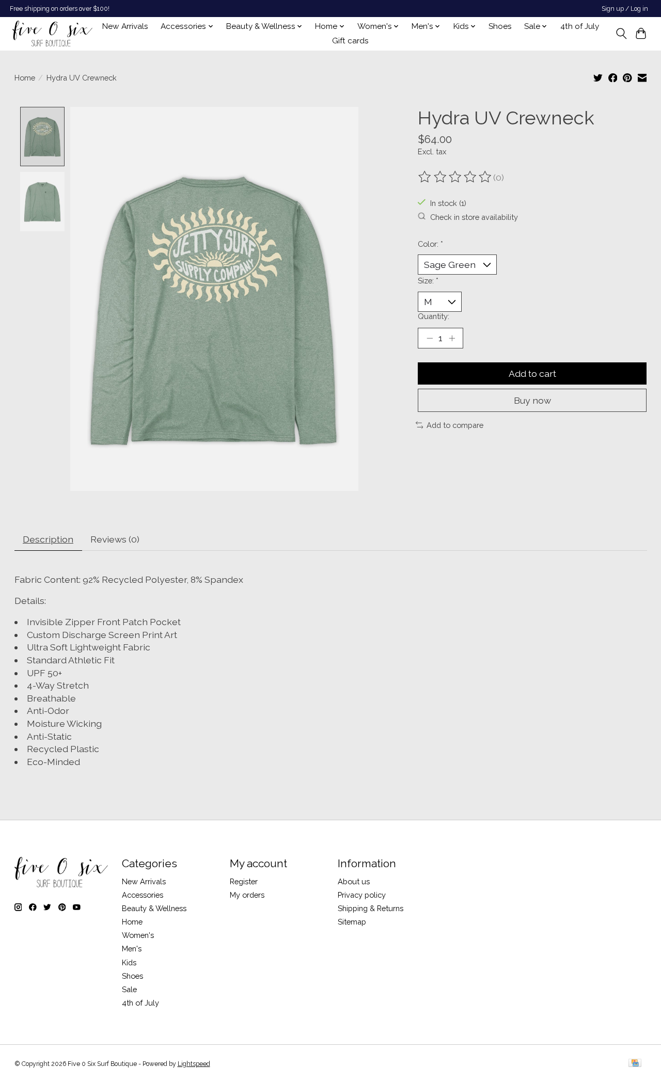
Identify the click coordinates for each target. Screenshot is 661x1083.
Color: (430, 244)
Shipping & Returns (370, 908)
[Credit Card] (634, 1064)
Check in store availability (474, 216)
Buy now (532, 400)
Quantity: (433, 316)
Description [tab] (48, 539)
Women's (138, 935)
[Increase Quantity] (452, 338)
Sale (129, 989)
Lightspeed (194, 1064)
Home (24, 77)
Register (244, 881)
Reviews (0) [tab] (114, 539)
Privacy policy (362, 894)
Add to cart (532, 373)
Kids (129, 962)
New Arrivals (125, 26)
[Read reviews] (455, 177)
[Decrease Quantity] (429, 338)
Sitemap (352, 921)
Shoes (500, 26)
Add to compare (455, 425)
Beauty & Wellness (154, 908)
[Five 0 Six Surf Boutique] (52, 33)
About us (354, 881)
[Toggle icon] (620, 33)
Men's (131, 948)
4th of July (579, 26)
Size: (428, 280)
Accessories (142, 894)
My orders (247, 894)
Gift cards (350, 40)
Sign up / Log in (625, 8)
